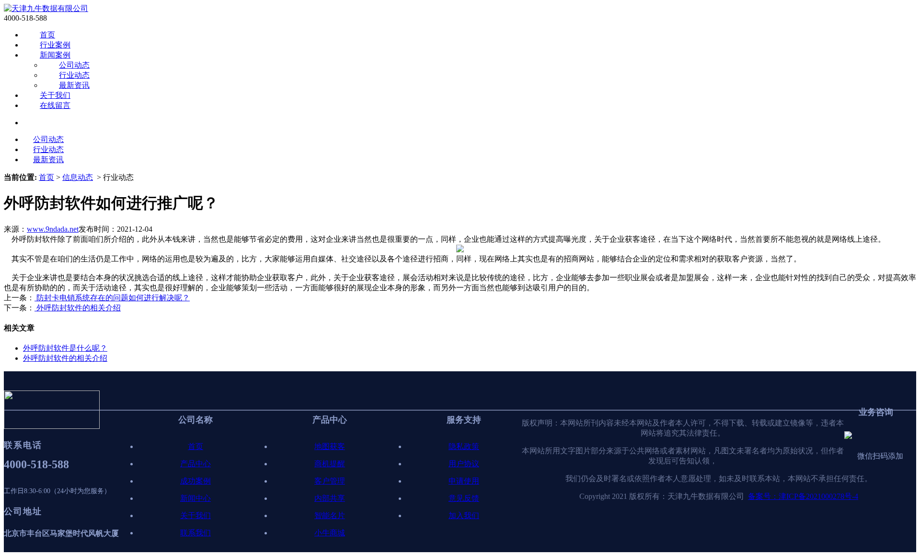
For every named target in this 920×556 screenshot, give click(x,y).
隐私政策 (463, 446)
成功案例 (195, 481)
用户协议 (463, 464)
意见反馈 (463, 498)
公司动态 (74, 65)
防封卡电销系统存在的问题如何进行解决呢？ (112, 298)
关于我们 (55, 95)
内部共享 (329, 498)
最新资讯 (74, 85)
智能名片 (329, 515)
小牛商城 (329, 533)
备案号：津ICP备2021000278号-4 (803, 496)
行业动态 (74, 75)
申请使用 (463, 481)
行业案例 (55, 45)
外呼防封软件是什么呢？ (65, 348)
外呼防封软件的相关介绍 (77, 308)
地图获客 (329, 446)
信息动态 (77, 177)
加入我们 (463, 515)
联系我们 (195, 533)
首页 (47, 35)
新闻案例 (55, 55)
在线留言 (55, 105)
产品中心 (195, 464)
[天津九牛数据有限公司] (46, 8)
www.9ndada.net (53, 229)
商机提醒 (329, 464)
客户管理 (329, 481)
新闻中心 (195, 498)
